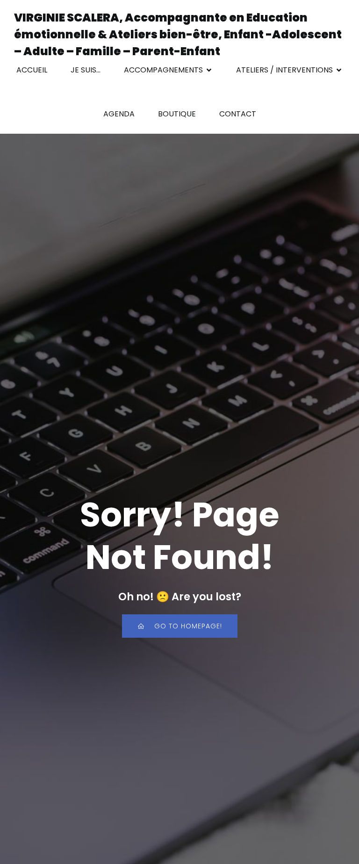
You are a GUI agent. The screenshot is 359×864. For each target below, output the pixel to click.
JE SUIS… (86, 70)
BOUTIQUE (177, 113)
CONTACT (237, 113)
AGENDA (119, 113)
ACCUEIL (31, 70)
